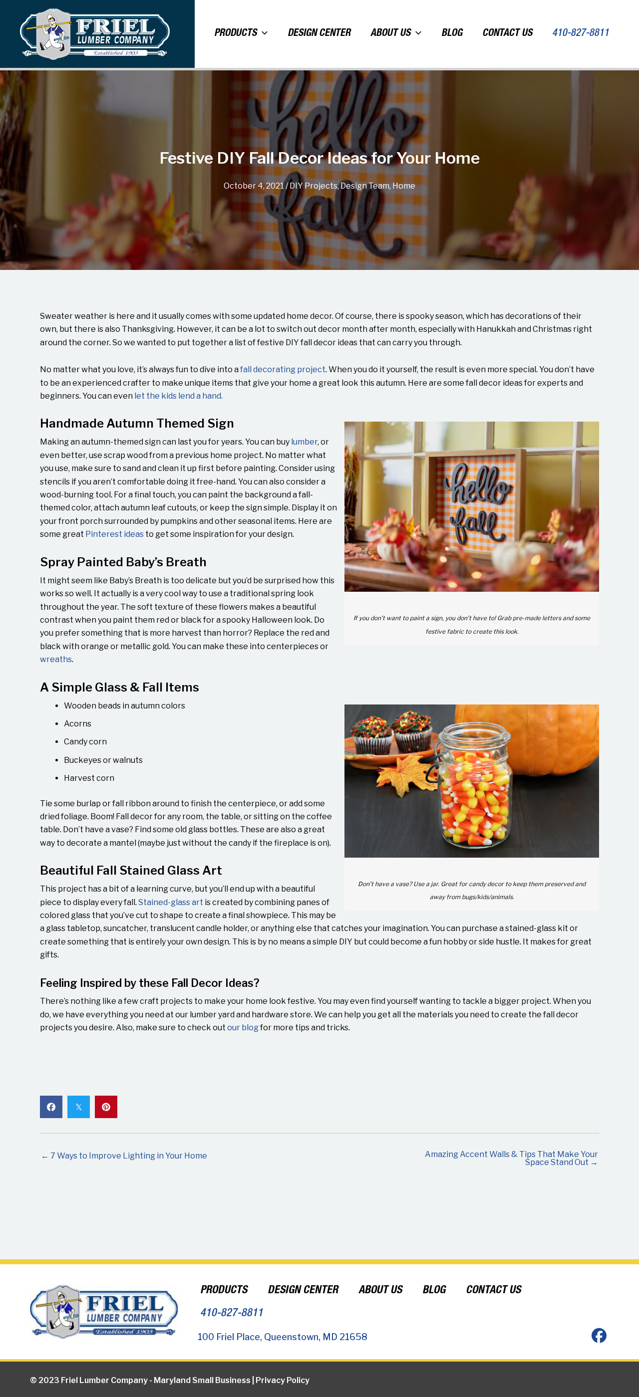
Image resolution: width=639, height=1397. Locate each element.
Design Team (364, 186)
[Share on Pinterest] (106, 1107)
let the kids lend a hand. (178, 396)
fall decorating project (282, 369)
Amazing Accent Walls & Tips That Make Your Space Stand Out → (511, 1158)
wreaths (56, 659)
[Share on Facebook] (51, 1107)
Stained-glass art (170, 902)
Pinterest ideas (114, 534)
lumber (304, 442)
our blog (243, 1027)
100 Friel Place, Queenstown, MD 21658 (282, 1337)
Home (403, 186)
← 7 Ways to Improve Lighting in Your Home (124, 1156)
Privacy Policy (283, 1380)
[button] (262, 33)
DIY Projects (313, 186)
